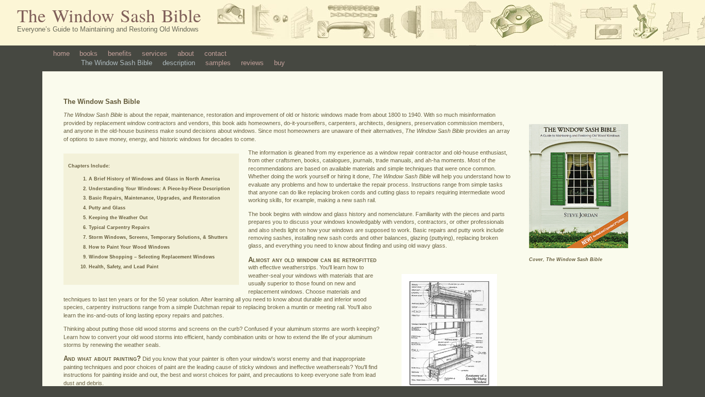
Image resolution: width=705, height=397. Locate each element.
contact (215, 53)
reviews (252, 63)
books (88, 53)
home (61, 53)
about (186, 53)
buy (279, 63)
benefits (120, 53)
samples (218, 63)
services (154, 53)
